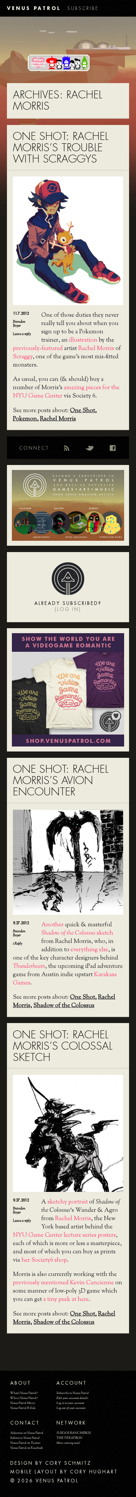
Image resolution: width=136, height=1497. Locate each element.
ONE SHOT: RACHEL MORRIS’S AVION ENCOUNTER (60, 780)
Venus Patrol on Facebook (26, 1447)
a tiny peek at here (66, 1299)
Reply (17, 943)
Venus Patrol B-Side (23, 1408)
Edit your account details (72, 1398)
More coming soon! (68, 1442)
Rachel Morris (96, 348)
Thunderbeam (29, 966)
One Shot (82, 410)
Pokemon (25, 419)
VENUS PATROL (34, 8)
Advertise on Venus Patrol (26, 1433)
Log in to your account (70, 1403)
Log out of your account (70, 1408)
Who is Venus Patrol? (24, 1398)
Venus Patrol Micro (22, 1403)
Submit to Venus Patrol (25, 1438)
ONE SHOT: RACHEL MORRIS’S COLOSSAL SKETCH (62, 1046)
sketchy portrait (68, 1202)
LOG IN (68, 609)
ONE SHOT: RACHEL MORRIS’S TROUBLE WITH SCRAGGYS (60, 148)
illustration (83, 340)
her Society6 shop (44, 1260)
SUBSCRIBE (83, 8)
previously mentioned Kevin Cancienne (63, 1283)
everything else (89, 950)
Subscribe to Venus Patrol (72, 1393)
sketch (77, 933)
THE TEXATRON (69, 1438)
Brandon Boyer (19, 323)
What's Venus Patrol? (24, 1393)
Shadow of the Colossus (63, 1005)
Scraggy (23, 357)
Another (52, 925)
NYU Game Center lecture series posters (64, 1235)
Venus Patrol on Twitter (25, 1442)
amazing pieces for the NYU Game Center (66, 392)
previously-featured (38, 348)
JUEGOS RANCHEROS (73, 1433)
